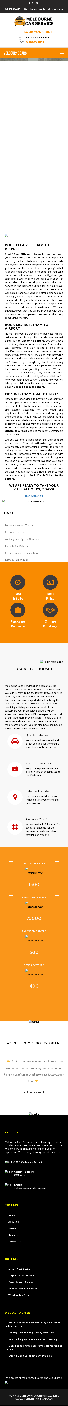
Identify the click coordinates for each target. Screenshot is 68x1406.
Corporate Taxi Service (21, 1275)
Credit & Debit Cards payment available (30, 1355)
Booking (13, 1234)
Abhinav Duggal (44, 1398)
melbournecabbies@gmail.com (44, 9)
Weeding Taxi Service (20, 1295)
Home (11, 1215)
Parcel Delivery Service (20, 1281)
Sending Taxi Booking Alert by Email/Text (31, 1332)
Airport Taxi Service (19, 1269)
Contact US (14, 1241)
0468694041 (13, 9)
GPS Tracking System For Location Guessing (32, 1339)
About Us (13, 1221)
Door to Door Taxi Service (22, 1288)
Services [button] (12, 1228)
